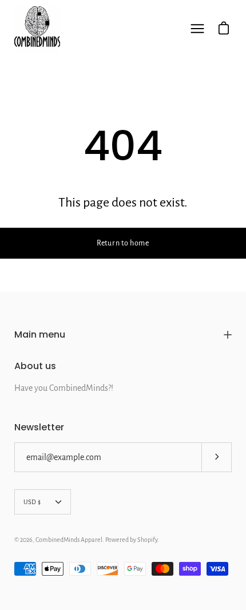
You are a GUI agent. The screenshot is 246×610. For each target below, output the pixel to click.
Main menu (39, 334)
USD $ (32, 501)
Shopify (147, 539)
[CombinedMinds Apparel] (37, 29)
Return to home (123, 243)
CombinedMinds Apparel (68, 539)
